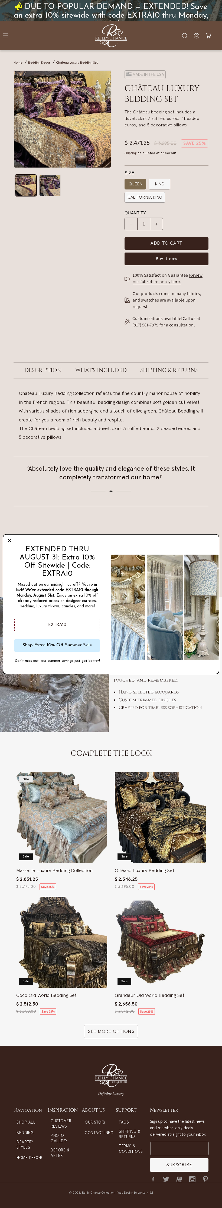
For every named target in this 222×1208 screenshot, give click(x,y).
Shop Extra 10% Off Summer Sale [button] (57, 645)
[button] (57, 625)
